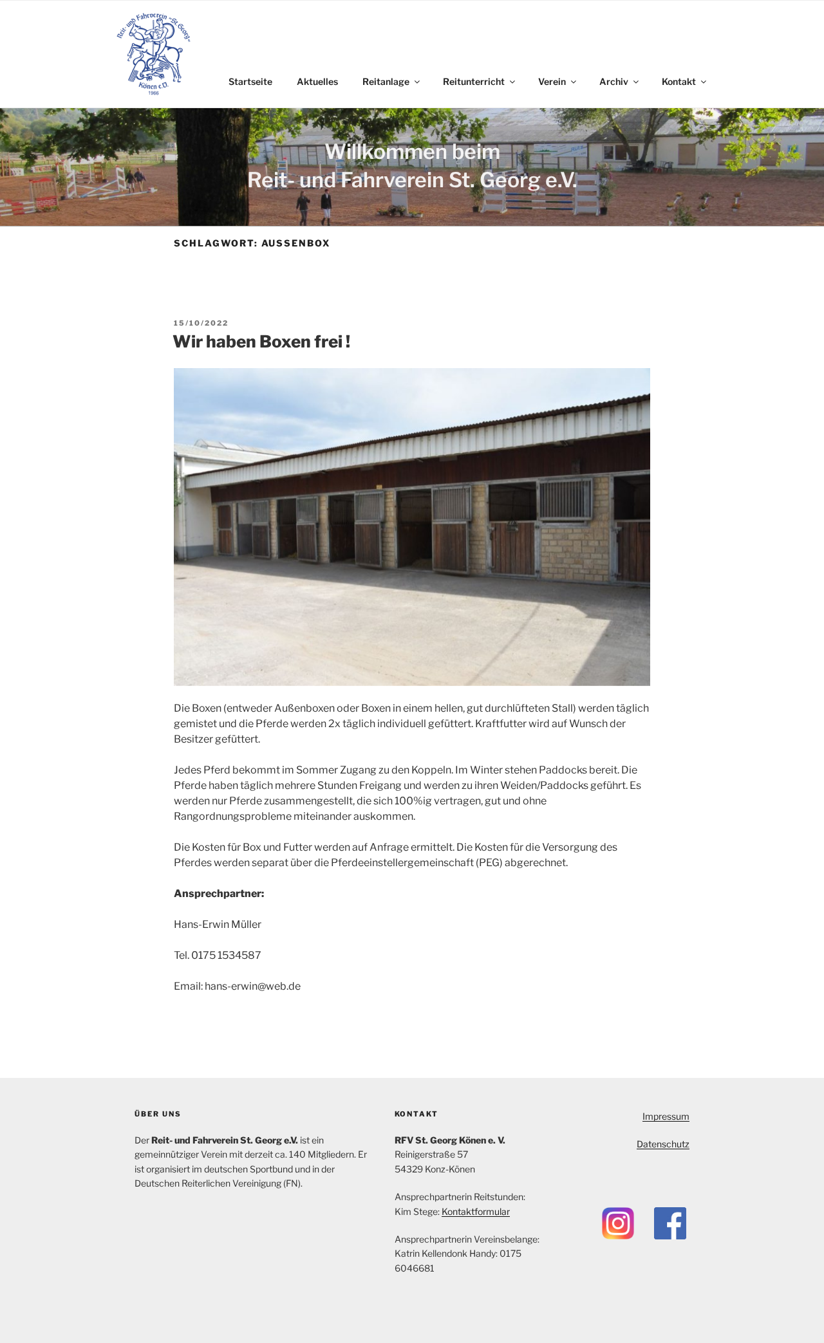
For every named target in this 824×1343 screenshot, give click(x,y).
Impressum (665, 1116)
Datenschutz (663, 1143)
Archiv (613, 81)
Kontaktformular (476, 1211)
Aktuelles (317, 81)
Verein (552, 81)
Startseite (250, 81)
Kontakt (679, 81)
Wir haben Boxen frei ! (261, 341)
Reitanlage (385, 81)
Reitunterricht (474, 81)
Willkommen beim (412, 151)
